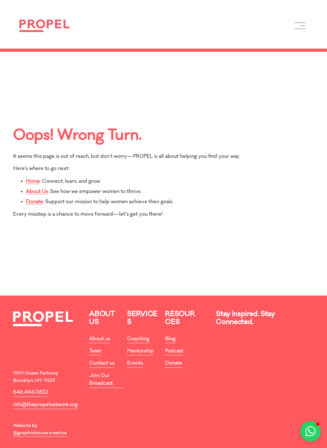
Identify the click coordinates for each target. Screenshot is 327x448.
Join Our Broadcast (101, 380)
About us (99, 339)
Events (135, 363)
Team (95, 351)
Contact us (102, 363)
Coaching (138, 339)
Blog (170, 339)
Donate (173, 363)
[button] (310, 431)
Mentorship (140, 351)
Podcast (174, 351)
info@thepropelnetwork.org (45, 405)
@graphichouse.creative (40, 433)
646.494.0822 (30, 392)
